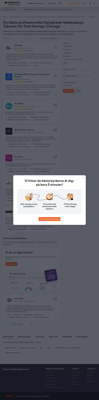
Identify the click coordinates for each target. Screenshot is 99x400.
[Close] (83, 177)
